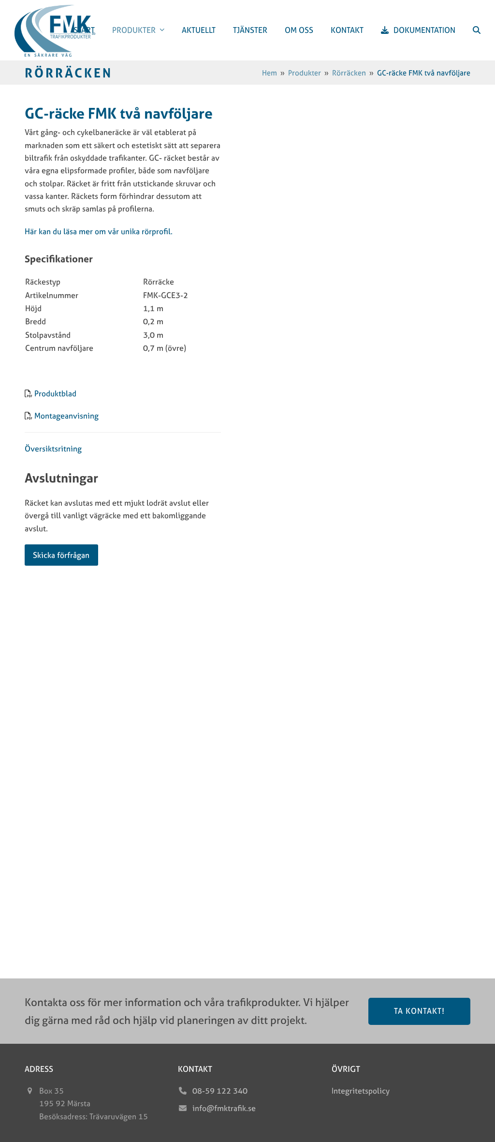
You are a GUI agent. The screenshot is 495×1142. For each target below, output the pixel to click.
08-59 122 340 (220, 1091)
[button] (476, 30)
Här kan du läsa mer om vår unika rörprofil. (99, 231)
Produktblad (55, 393)
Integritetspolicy (361, 1091)
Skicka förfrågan (61, 555)
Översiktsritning (53, 448)
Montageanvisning (66, 416)
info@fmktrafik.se (224, 1108)
